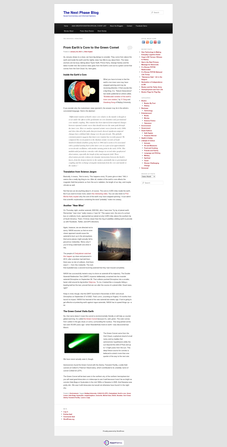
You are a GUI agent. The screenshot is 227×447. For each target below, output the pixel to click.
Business (144, 108)
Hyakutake (80, 395)
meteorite (99, 395)
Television (148, 123)
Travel (146, 160)
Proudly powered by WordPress (113, 431)
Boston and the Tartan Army (151, 87)
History (146, 105)
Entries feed (67, 414)
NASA (114, 395)
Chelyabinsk (113, 393)
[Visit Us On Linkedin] (159, 43)
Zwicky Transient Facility (71, 397)
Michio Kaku (107, 395)
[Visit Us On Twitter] (151, 43)
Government (145, 128)
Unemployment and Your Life (152, 89)
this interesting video (99, 193)
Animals (147, 143)
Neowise (120, 395)
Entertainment (146, 113)
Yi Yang (124, 99)
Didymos (92, 282)
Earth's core (122, 393)
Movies (146, 118)
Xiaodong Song (109, 102)
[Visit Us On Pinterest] (155, 43)
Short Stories (102, 31)
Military (147, 155)
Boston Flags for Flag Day (150, 92)
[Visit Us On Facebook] (143, 43)
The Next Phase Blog (81, 12)
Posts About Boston (87, 31)
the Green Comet (90, 318)
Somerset (144, 168)
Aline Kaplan (88, 52)
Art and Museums (150, 145)
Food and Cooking (151, 148)
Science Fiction (149, 120)
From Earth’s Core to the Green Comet (91, 47)
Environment (74, 393)
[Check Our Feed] (147, 43)
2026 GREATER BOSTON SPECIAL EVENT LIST (89, 26)
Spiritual (147, 158)
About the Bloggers (116, 26)
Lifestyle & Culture (148, 140)
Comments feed (69, 416)
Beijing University (91, 393)
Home (66, 26)
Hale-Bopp (72, 395)
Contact (129, 26)
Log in (65, 412)
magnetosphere (89, 395)
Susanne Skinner (150, 135)
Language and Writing (152, 153)
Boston (144, 101)
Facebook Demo (141, 26)
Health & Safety (147, 138)
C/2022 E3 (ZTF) (102, 393)
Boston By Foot (149, 103)
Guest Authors (146, 130)
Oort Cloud (127, 395)
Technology (148, 110)
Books (146, 115)
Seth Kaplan (148, 133)
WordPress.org (68, 419)
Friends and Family (151, 150)
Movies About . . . (70, 31)
